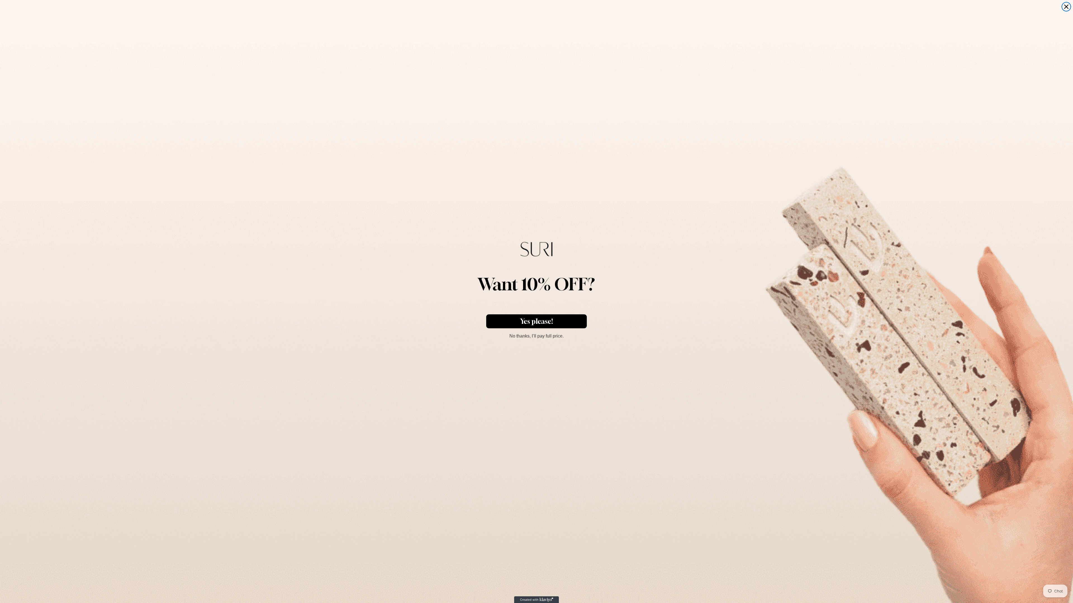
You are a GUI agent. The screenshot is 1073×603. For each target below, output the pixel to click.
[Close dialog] (1066, 6)
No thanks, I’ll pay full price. (536, 335)
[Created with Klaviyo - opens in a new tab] (536, 599)
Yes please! (536, 321)
